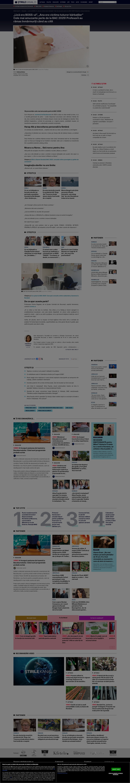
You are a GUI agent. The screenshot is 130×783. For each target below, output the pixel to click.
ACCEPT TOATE (116, 769)
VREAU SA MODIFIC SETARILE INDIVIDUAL (116, 774)
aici (11, 777)
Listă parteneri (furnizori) (62, 773)
